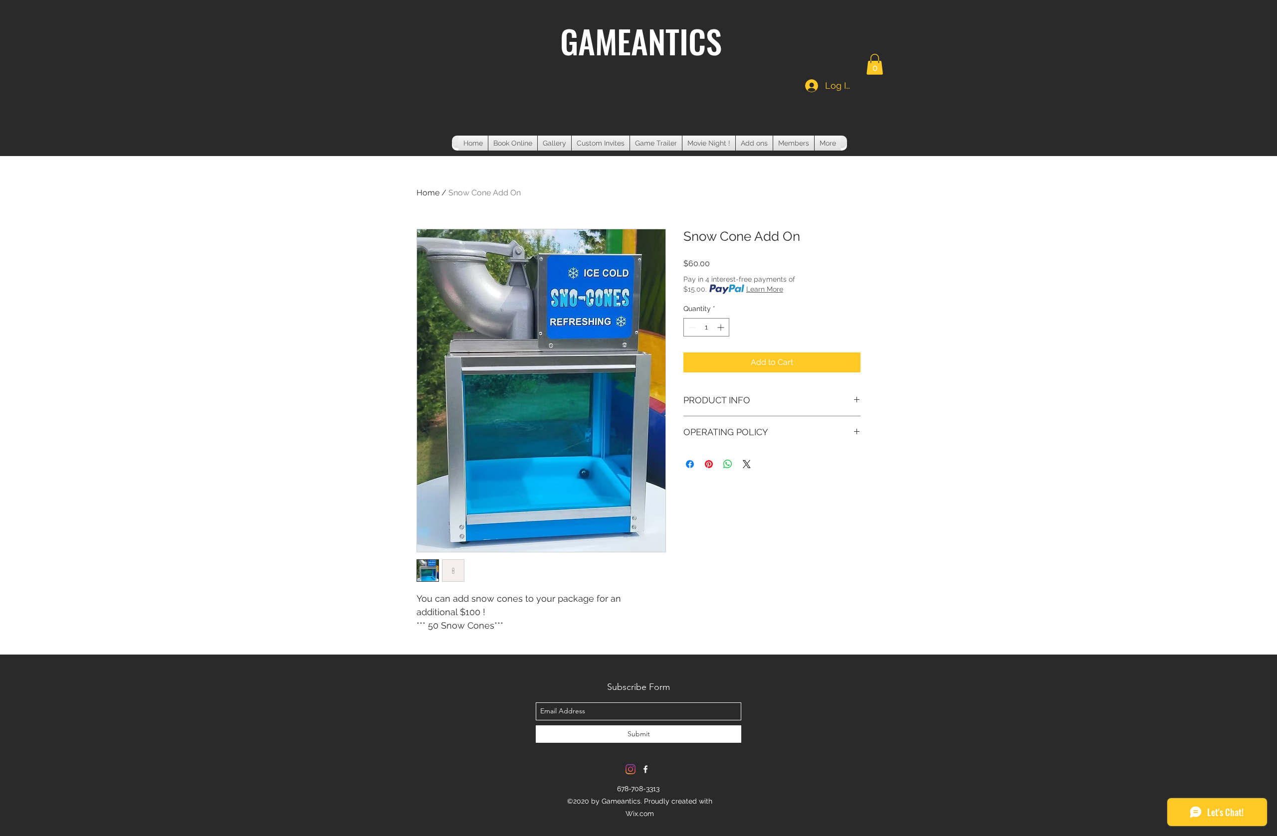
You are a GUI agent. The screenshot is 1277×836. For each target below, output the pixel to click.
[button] (874, 64)
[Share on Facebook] (690, 464)
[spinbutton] (706, 327)
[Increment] (721, 327)
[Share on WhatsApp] (728, 464)
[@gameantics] (645, 769)
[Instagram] (631, 769)
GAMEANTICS (641, 40)
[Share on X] (747, 464)
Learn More (764, 289)
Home (428, 192)
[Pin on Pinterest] (709, 464)
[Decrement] (691, 327)
